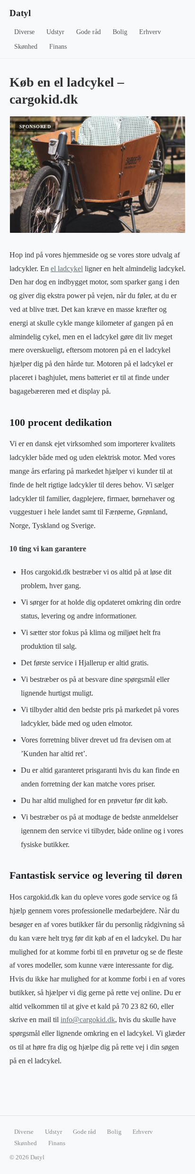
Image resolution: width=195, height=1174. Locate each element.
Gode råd (88, 31)
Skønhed (25, 46)
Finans (58, 46)
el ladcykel (67, 269)
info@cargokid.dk (88, 1019)
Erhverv (150, 31)
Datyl (20, 13)
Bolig (120, 31)
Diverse (24, 31)
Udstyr (55, 31)
